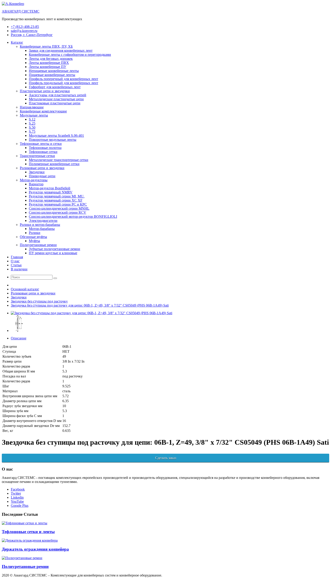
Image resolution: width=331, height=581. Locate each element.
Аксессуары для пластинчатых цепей (57, 95)
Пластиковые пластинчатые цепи (54, 103)
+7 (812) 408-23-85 (25, 27)
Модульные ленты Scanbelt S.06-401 (56, 135)
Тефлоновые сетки (43, 152)
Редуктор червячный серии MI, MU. (56, 196)
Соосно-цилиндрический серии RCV (57, 212)
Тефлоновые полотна (45, 148)
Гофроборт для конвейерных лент (55, 87)
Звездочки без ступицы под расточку (39, 301)
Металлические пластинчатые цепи (56, 99)
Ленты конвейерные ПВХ (49, 63)
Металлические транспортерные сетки (58, 160)
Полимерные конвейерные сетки (54, 164)
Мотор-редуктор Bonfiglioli (49, 188)
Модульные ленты (34, 115)
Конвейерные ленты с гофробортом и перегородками (70, 54)
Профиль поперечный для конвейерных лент (63, 79)
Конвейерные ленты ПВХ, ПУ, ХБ (46, 46)
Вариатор (36, 184)
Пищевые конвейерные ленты (52, 75)
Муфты (34, 241)
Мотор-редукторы (34, 180)
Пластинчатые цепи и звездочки (45, 91)
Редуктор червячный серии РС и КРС (58, 204)
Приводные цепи (42, 176)
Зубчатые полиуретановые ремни (54, 249)
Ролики (34, 233)
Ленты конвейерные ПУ (47, 67)
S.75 (32, 131)
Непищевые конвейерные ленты (54, 71)
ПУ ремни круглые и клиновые (53, 253)
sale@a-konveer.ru (24, 31)
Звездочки (37, 172)
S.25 (32, 123)
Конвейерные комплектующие (43, 111)
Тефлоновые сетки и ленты (28, 531)
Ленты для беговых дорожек (51, 59)
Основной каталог (25, 289)
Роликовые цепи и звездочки (42, 168)
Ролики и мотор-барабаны (40, 225)
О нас (15, 261)
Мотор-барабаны (42, 229)
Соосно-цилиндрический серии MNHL (59, 208)
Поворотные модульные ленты (52, 139)
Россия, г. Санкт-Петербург (32, 35)
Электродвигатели (43, 220)
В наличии (19, 269)
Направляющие (32, 107)
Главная (17, 257)
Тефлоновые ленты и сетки (41, 144)
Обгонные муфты (33, 237)
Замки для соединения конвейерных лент (61, 50)
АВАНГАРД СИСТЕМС (20, 11)
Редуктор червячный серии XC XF (55, 200)
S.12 (32, 119)
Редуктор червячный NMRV (51, 192)
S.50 (32, 127)
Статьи (16, 265)
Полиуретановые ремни (38, 245)
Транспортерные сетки (37, 156)
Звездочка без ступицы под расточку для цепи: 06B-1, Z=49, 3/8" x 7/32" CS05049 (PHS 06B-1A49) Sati (90, 305)
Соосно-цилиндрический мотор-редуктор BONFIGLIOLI (73, 216)
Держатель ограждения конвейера (35, 549)
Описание (18, 338)
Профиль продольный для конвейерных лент (63, 83)
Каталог (17, 42)
